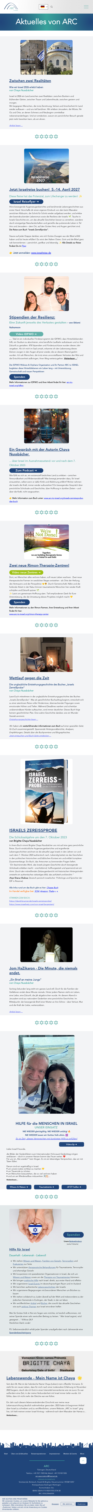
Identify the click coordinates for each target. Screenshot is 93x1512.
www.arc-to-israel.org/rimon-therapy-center (29, 614)
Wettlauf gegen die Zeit (29, 678)
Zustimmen (82, 1504)
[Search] (51, 6)
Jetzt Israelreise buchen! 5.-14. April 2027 (44, 189)
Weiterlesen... (12, 1180)
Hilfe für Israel (19, 1249)
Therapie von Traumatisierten (57, 1277)
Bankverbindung (75, 1241)
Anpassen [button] (55, 1504)
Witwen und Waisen (22, 1277)
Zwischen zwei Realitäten (30, 80)
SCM (37, 891)
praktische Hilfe (31, 1280)
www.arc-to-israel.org (46, 1479)
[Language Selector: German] (43, 6)
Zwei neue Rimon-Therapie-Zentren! (39, 565)
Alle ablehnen (67, 1504)
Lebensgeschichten (46, 1287)
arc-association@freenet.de (46, 1476)
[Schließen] (91, 1498)
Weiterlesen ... (70, 358)
